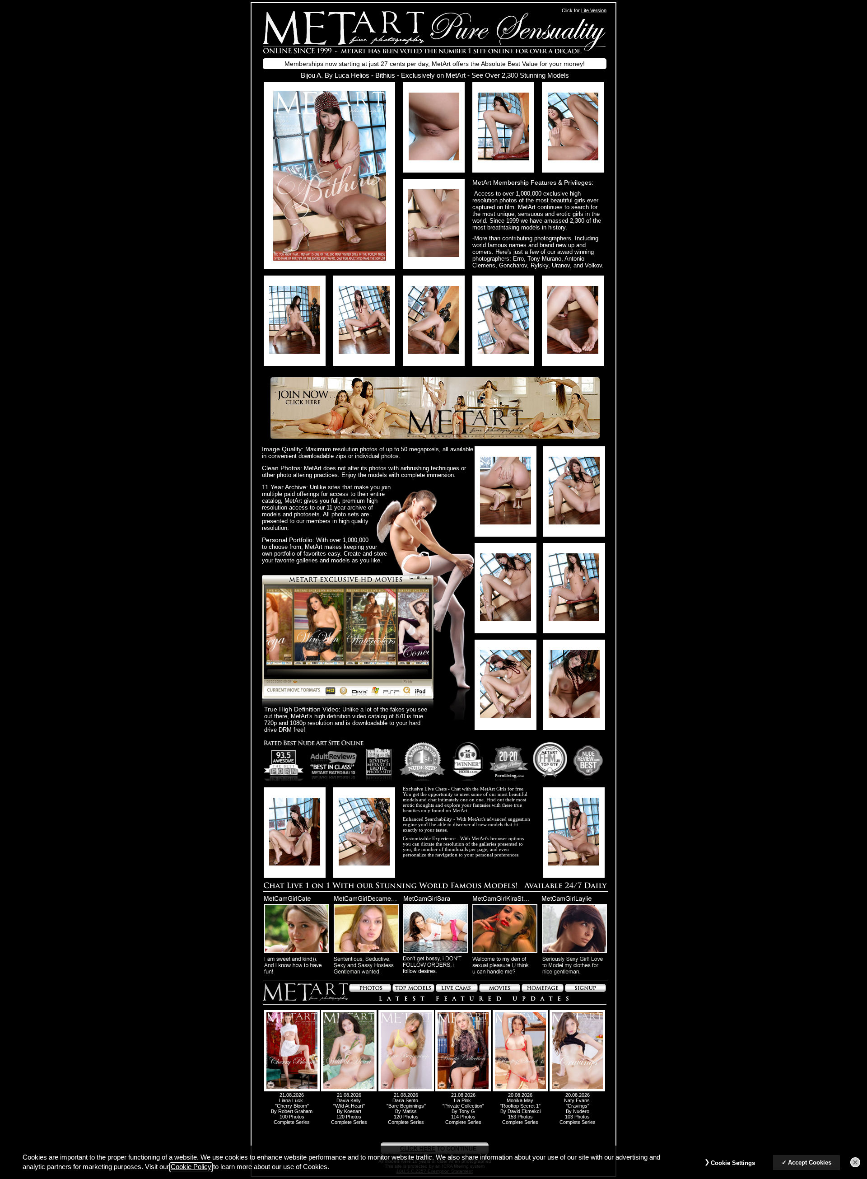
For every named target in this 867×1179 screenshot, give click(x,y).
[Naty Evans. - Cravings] (577, 1089)
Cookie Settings (733, 1163)
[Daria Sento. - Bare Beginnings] (406, 1089)
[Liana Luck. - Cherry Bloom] (292, 1089)
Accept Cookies (809, 1162)
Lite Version (593, 10)
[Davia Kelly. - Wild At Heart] (349, 1089)
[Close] (855, 1162)
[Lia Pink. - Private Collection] (463, 1089)
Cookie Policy (191, 1167)
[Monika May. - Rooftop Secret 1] (520, 1089)
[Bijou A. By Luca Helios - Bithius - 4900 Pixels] (329, 258)
